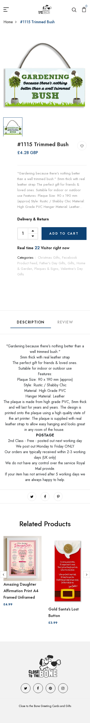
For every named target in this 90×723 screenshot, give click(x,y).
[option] (45, 73)
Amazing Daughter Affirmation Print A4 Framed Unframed (21, 590)
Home (8, 22)
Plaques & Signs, (47, 268)
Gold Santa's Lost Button (63, 612)
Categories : (26, 257)
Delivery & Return (33, 219)
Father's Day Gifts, (53, 263)
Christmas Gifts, (50, 257)
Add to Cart (64, 233)
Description (31, 322)
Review (65, 322)
